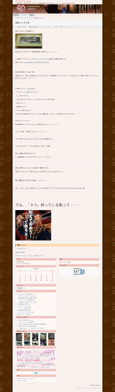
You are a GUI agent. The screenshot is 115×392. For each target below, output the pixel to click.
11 (30, 276)
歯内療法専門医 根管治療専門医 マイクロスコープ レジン (36, 365)
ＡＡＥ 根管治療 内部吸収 (43, 367)
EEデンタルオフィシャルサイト (26, 378)
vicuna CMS (88, 388)
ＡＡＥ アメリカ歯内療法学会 (31, 367)
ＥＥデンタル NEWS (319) (25, 294)
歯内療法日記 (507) (23, 304)
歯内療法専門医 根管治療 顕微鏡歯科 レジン (34, 363)
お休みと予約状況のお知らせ (25, 320)
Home (15, 15)
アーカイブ (24, 15)
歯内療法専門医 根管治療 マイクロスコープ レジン (36, 352)
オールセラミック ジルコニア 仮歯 (26, 350)
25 (30, 280)
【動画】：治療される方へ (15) (27, 302)
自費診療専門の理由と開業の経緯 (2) (27, 298)
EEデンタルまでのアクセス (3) (27, 296)
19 (35, 278)
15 (52, 276)
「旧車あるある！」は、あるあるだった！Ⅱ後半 (31, 328)
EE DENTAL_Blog (23, 1)
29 (52, 280)
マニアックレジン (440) (24, 306)
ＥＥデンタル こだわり (25, 18)
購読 (32, 15)
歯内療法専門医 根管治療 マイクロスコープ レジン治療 (35, 354)
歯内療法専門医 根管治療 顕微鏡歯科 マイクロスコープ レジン (36, 360)
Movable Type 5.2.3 (81, 388)
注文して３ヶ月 (22, 248)
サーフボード (38, 350)
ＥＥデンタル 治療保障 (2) (26, 300)
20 (41, 278)
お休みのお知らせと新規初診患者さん (28, 326)
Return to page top (95, 385)
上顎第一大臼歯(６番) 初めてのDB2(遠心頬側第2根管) (32, 324)
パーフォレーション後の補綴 (25, 322)
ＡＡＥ (23, 367)
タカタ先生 (30, 88)
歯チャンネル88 (22, 380)
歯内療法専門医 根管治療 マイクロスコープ (36, 351)
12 (35, 276)
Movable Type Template (97, 388)
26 (35, 280)
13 (41, 276)
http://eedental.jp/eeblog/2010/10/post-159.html (37, 62)
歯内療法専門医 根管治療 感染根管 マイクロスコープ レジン (37, 357)
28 (46, 280)
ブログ (43, 350)
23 (19, 280)
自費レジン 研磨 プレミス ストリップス (64, 26)
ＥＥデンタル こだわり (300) (26, 312)
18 (30, 278)
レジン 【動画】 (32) (25, 308)
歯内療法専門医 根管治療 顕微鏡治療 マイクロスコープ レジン (36, 364)
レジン (49, 350)
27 (41, 280)
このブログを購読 (66, 262)
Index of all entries (20, 252)
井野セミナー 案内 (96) (24, 314)
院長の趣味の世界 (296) (24, 310)
